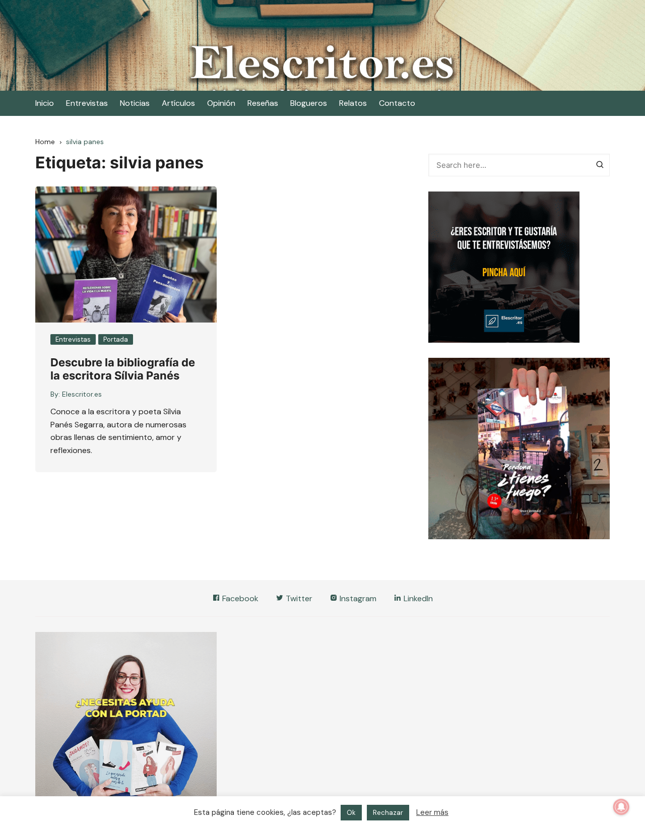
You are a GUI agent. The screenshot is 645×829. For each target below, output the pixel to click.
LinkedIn (417, 598)
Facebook (239, 598)
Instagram (357, 598)
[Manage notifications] (621, 807)
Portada (115, 339)
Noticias (135, 103)
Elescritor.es (82, 394)
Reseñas (262, 103)
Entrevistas (87, 103)
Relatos (353, 103)
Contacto (397, 103)
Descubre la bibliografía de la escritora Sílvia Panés (122, 369)
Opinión (221, 103)
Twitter (298, 598)
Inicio (44, 103)
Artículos (178, 103)
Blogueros (308, 103)
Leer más (432, 823)
